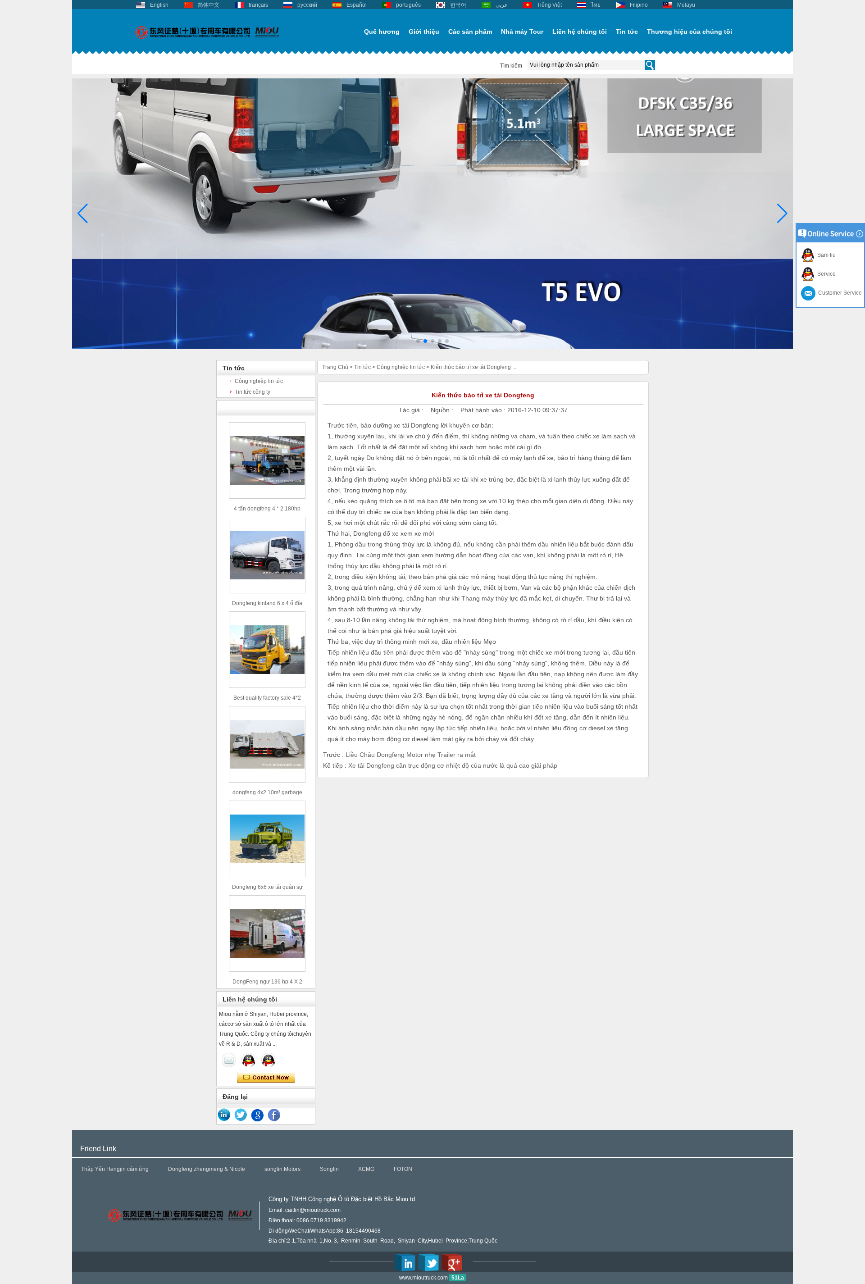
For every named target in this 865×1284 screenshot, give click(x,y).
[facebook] (274, 1115)
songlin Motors (282, 1169)
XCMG (366, 1169)
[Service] (248, 1060)
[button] (418, 341)
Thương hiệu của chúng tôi (689, 31)
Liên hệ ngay (266, 1078)
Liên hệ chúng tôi (579, 31)
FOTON (403, 1169)
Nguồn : (443, 410)
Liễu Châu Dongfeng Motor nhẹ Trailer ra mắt (411, 754)
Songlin (329, 1169)
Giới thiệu (424, 31)
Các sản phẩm (470, 31)
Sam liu (825, 255)
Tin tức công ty (252, 392)
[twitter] (241, 1115)
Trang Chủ (335, 367)
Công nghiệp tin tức (259, 381)
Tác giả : (412, 410)
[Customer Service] (229, 1060)
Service (825, 274)
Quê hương (382, 31)
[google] (257, 1115)
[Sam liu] (268, 1060)
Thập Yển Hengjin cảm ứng (115, 1169)
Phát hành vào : (483, 410)
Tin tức (627, 31)
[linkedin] (224, 1115)
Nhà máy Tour (522, 31)
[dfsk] (432, 347)
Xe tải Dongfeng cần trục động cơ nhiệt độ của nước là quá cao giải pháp (452, 765)
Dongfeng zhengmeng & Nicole (206, 1169)
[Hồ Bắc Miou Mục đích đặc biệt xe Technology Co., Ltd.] (207, 44)
